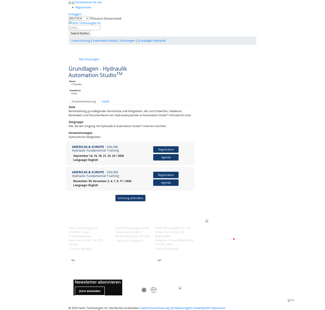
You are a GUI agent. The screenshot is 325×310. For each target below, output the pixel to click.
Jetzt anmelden (89, 291)
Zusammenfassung (83, 101)
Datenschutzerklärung (154, 308)
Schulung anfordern (130, 198)
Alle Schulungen (89, 59)
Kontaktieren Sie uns (88, 2)
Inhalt (105, 101)
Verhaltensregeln (181, 308)
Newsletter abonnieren (98, 282)
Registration (166, 149)
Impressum (218, 308)
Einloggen (75, 14)
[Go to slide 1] (227, 239)
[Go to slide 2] (230, 239)
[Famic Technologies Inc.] (85, 22)
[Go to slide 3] (234, 239)
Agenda (166, 157)
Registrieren (83, 7)
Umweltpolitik (201, 308)
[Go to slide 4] (237, 239)
